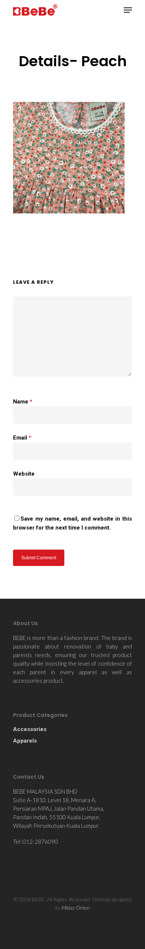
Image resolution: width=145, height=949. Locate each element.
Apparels (25, 740)
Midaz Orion (76, 907)
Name (22, 401)
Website (24, 473)
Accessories (29, 729)
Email (22, 437)
